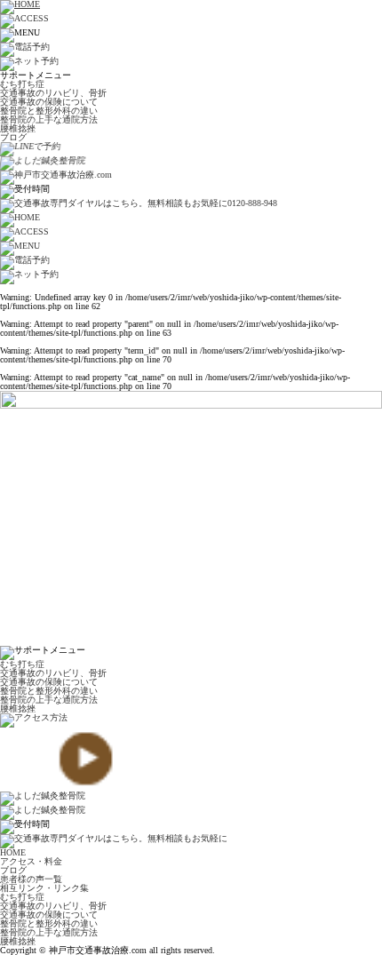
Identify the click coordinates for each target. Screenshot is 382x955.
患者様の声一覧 (31, 879)
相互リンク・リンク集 (44, 888)
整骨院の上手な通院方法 (49, 119)
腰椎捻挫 (18, 128)
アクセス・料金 (31, 861)
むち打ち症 (22, 84)
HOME (13, 852)
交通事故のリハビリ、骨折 (53, 93)
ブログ (13, 137)
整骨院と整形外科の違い (49, 110)
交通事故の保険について (49, 102)
